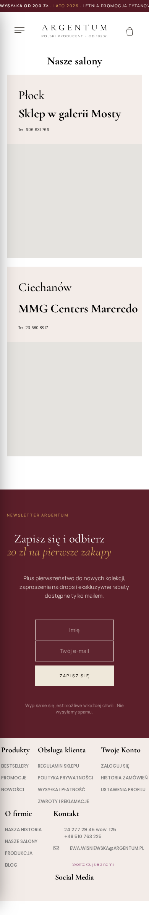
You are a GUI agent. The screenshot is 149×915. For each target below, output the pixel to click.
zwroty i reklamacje (63, 801)
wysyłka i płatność (61, 789)
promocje (13, 777)
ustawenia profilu (123, 789)
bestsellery (15, 766)
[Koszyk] (129, 31)
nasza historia (23, 829)
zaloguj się (115, 766)
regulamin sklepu (58, 766)
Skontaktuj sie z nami (93, 864)
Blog (11, 865)
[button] (21, 30)
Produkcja (18, 853)
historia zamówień (124, 777)
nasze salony (21, 841)
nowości (12, 789)
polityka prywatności (65, 777)
